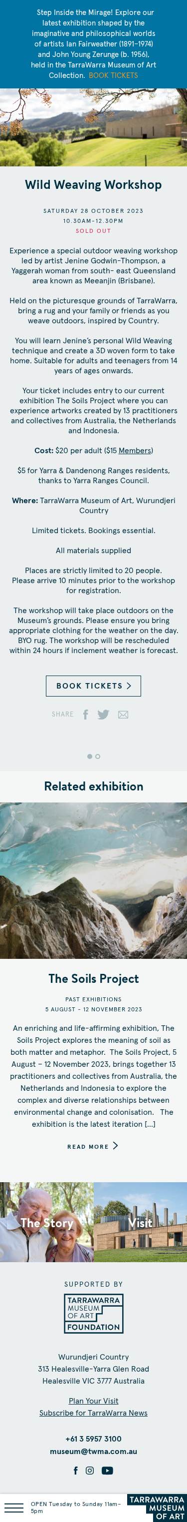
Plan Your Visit (94, 1401)
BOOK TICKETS (89, 686)
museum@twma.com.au (93, 1452)
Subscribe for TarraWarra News (93, 1413)
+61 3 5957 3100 (93, 1439)
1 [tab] (89, 756)
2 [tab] (97, 756)
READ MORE (88, 1147)
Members (135, 451)
